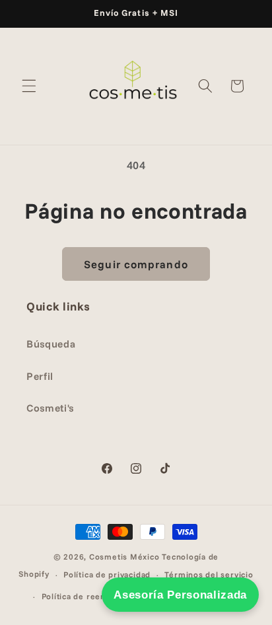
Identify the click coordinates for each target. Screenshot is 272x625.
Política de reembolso (86, 596)
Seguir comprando (136, 264)
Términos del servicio (208, 574)
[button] (29, 86)
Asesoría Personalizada (180, 595)
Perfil (39, 376)
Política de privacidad (107, 574)
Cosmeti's (50, 408)
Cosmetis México (124, 557)
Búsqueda (50, 344)
